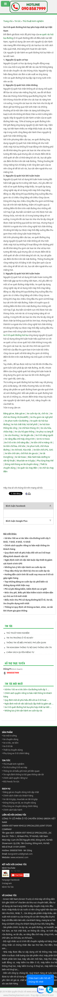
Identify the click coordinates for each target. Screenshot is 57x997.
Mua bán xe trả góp (26, 460)
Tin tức (17, 21)
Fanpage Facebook (10, 879)
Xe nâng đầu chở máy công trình (20, 439)
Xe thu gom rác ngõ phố (41, 417)
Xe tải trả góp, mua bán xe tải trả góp (20, 799)
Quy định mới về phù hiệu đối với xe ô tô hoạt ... (27, 700)
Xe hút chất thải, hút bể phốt (24, 424)
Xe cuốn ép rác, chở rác (37, 413)
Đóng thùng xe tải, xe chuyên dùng (19, 802)
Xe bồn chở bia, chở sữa (14, 446)
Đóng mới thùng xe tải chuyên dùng (21, 464)
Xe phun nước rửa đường (16, 420)
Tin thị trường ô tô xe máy (19, 638)
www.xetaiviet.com (19, 857)
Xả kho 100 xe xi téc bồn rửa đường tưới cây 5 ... (27, 689)
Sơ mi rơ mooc (43, 439)
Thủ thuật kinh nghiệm (33, 21)
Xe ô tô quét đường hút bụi (15, 335)
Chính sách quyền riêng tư (20, 652)
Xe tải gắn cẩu (27, 435)
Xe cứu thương (12, 435)
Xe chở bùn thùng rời (29, 428)
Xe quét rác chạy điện (27, 467)
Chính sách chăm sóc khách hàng (18, 795)
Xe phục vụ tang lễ (44, 431)
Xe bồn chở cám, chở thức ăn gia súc (21, 453)
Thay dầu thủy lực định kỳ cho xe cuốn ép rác (27, 570)
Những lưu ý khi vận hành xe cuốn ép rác (25, 567)
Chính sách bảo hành (12, 809)
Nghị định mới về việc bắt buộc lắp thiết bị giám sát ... (29, 703)
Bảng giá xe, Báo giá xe (14, 413)
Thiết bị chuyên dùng (13, 750)
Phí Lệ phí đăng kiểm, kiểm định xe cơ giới (26, 589)
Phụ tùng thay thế (45, 460)
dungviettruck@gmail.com (20, 854)
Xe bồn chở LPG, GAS (43, 449)
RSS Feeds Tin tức (11, 781)
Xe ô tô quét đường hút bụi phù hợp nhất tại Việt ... (28, 707)
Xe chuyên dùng (10, 739)
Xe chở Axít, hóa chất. (21, 449)
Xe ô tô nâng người (44, 435)
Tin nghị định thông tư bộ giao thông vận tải (29, 647)
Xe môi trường (10, 735)
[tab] (28, 505)
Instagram (7, 883)
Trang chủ (7, 21)
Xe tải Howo (20, 457)
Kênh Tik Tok (8, 887)
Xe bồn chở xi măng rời (41, 442)
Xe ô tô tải (7, 746)
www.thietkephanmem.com (16, 995)
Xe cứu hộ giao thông (24, 431)
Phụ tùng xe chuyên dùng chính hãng (20, 806)
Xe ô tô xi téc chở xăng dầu (16, 442)
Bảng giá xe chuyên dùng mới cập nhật (21, 792)
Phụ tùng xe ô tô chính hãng (16, 753)
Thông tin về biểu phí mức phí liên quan (26, 643)
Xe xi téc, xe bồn (10, 742)
